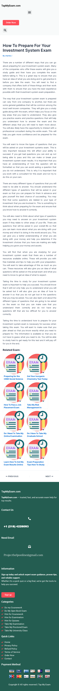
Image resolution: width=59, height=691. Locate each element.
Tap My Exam (44, 684)
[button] (29, 12)
